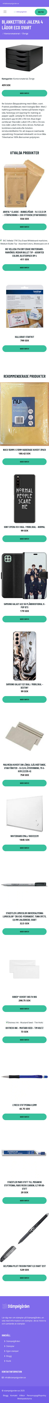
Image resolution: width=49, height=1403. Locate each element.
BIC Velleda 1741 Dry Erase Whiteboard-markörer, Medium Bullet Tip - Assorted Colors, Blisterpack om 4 (24, 252)
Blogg (9, 1356)
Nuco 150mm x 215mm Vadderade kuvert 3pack (24, 449)
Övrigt (25, 33)
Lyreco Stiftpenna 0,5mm (24, 1104)
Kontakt (13, 1395)
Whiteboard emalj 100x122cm (24, 835)
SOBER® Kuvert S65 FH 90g (24, 996)
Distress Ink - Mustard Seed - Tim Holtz (24, 1027)
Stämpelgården (13, 1341)
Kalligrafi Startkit (24, 336)
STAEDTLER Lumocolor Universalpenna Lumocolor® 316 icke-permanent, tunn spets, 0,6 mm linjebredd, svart (24, 916)
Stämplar (10, 1346)
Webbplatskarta (24, 1398)
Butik (41, 12)
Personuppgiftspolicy (36, 1395)
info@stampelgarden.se (11, 4)
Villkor (22, 1395)
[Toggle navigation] (5, 11)
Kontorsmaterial (12, 33)
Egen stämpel (12, 1351)
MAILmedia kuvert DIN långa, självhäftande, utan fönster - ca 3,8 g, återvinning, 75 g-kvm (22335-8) (24, 768)
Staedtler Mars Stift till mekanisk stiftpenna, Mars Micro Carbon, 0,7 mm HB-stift (24, 1185)
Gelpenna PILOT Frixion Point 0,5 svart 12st (24, 1265)
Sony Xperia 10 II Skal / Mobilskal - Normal (24, 526)
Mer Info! (24, 93)
